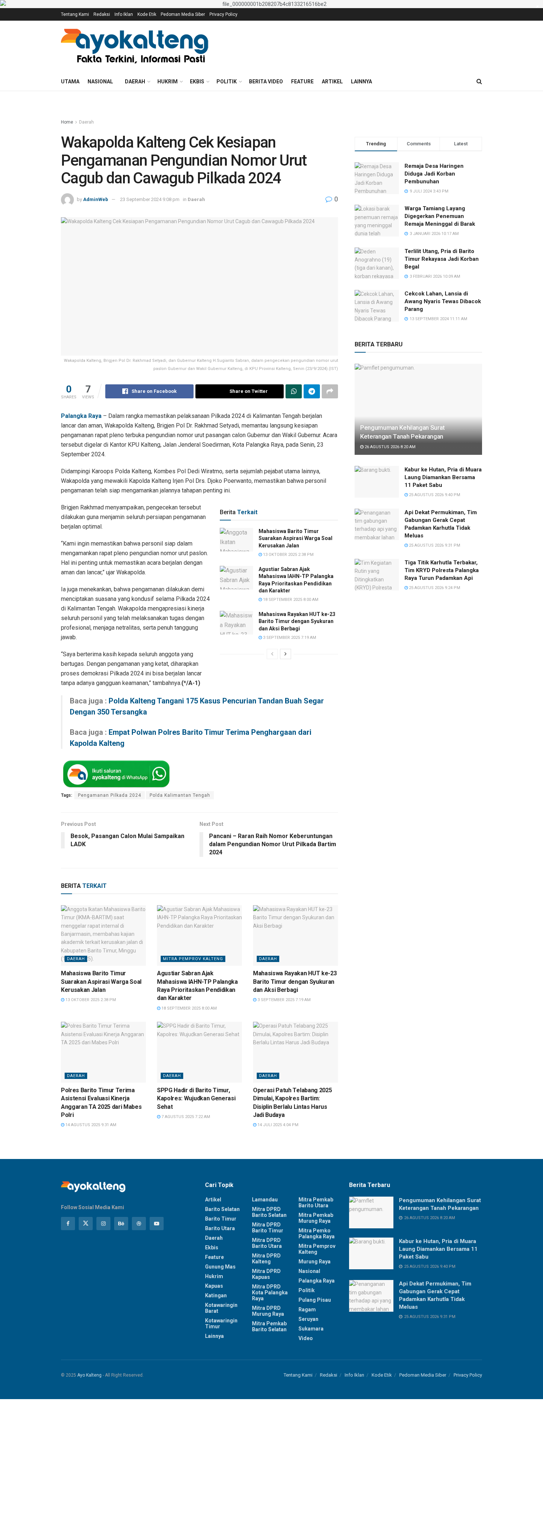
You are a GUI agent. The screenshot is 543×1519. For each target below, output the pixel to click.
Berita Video (266, 81)
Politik (226, 81)
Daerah (135, 81)
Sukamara (311, 1329)
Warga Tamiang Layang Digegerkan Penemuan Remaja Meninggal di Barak (439, 216)
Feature (302, 81)
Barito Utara (220, 1228)
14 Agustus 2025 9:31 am (90, 1124)
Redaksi (101, 14)
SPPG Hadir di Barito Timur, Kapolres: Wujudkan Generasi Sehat (196, 1098)
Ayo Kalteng (89, 1375)
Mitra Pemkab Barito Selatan (269, 1326)
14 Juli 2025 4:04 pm (277, 1124)
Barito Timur (220, 1219)
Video (305, 1338)
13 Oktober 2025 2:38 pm (288, 554)
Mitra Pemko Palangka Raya (316, 1233)
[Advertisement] (221, 1458)
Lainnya (361, 81)
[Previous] (272, 654)
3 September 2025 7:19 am (289, 637)
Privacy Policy (223, 14)
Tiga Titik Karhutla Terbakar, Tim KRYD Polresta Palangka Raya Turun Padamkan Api (441, 570)
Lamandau (265, 1200)
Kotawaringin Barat (221, 1308)
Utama (70, 81)
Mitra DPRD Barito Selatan (269, 1212)
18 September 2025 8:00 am (290, 599)
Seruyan (308, 1319)
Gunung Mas (220, 1267)
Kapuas (214, 1286)
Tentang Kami (75, 14)
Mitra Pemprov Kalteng (193, 958)
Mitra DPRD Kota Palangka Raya (270, 1292)
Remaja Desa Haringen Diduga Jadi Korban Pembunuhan (434, 174)
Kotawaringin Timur (221, 1323)
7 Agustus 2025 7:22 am (185, 1116)
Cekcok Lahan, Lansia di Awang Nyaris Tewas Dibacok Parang (442, 301)
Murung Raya (314, 1261)
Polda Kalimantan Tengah (180, 795)
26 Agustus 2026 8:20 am (389, 446)
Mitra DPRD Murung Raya (268, 1311)
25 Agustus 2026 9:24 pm (434, 587)
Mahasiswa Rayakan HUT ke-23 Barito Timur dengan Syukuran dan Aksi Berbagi (297, 621)
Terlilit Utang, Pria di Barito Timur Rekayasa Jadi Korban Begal (441, 259)
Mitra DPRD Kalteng (266, 1258)
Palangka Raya (316, 1281)
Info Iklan (124, 14)
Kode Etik (146, 14)
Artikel (332, 81)
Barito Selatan (222, 1209)
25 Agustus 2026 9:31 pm (434, 545)
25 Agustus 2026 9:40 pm (434, 494)
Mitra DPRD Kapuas (266, 1274)
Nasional (100, 81)
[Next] (285, 654)
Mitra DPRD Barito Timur (267, 1227)
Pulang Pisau (314, 1300)
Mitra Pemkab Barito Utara (315, 1202)
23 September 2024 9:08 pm (150, 199)
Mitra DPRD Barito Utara (267, 1243)
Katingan (216, 1295)
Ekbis (197, 81)
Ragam (307, 1309)
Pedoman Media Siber (183, 14)
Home (67, 122)
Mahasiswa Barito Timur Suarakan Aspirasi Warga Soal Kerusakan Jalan (295, 538)
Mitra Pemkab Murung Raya (315, 1218)
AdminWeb (95, 199)
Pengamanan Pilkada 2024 (109, 795)
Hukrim (167, 81)
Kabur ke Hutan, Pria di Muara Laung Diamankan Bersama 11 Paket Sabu (443, 477)
